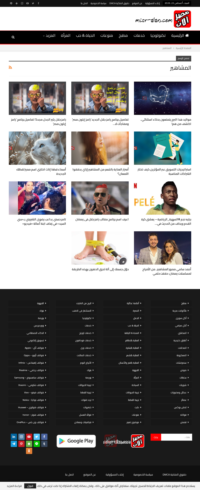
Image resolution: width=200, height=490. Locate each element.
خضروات (87, 407)
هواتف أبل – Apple (34, 348)
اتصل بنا (84, 3)
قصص (183, 422)
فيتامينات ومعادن (82, 422)
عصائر (184, 400)
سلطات (183, 377)
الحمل (136, 318)
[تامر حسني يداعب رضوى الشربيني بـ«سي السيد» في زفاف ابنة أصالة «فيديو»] (37, 198)
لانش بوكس (180, 407)
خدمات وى (85, 348)
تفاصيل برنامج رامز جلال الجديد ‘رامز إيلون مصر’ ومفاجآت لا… (100, 122)
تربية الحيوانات (132, 392)
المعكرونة (182, 355)
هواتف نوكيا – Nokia (33, 400)
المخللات (182, 348)
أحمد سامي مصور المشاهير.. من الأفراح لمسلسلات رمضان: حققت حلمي (166, 271)
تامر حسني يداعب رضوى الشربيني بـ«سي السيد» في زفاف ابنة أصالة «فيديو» (41, 221)
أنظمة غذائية (133, 303)
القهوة (135, 370)
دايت (137, 407)
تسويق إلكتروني (36, 340)
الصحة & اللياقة (131, 333)
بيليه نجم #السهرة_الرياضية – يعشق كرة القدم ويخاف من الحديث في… (166, 221)
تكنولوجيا (158, 35)
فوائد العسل (85, 415)
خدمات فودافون (83, 340)
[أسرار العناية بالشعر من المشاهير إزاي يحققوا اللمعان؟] (100, 148)
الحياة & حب (85, 35)
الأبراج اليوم (85, 362)
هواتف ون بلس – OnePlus (30, 422)
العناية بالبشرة (132, 348)
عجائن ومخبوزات (179, 392)
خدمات (139, 35)
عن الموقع (137, 3)
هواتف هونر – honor (33, 415)
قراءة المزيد (14, 486)
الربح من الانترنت (83, 303)
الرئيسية (177, 35)
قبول (30, 485)
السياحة (135, 385)
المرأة (65, 35)
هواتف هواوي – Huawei (31, 407)
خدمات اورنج (85, 333)
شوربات (183, 385)
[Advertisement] (53, 18)
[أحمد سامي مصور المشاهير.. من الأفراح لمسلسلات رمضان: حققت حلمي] (162, 248)
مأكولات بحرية (179, 310)
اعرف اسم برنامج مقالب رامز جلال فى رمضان (102, 219)
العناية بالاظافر (132, 340)
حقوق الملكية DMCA (119, 3)
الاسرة (136, 310)
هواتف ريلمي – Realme (31, 370)
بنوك (89, 370)
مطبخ (123, 35)
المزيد (50, 35)
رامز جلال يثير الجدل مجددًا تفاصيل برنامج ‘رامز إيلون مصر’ (38, 122)
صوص (183, 370)
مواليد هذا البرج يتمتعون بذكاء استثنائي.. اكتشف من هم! (165, 122)
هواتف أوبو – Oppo (34, 355)
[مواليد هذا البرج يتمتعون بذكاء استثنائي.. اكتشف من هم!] (162, 98)
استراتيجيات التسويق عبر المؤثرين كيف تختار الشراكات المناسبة (164, 172)
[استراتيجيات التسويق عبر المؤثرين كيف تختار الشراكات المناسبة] (162, 148)
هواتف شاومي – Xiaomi (31, 385)
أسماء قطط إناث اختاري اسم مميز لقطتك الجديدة (41, 172)
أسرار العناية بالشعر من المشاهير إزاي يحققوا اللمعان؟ (100, 172)
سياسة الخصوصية (98, 3)
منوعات (106, 35)
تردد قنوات (86, 400)
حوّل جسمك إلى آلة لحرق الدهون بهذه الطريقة (100, 269)
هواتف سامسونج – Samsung (29, 377)
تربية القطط (133, 400)
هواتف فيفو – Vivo (34, 392)
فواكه (183, 415)
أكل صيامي (181, 325)
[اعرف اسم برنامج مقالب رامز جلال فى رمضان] (100, 198)
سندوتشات (181, 362)
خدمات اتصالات (84, 355)
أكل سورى (181, 318)
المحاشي (182, 333)
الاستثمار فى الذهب (81, 310)
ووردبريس (39, 325)
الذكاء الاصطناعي (35, 333)
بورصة (88, 377)
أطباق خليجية (180, 340)
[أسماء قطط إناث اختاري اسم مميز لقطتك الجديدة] (37, 148)
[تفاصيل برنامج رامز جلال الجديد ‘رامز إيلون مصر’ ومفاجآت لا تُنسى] (100, 98)
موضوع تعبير (133, 422)
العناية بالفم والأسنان (129, 362)
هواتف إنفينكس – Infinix (31, 362)
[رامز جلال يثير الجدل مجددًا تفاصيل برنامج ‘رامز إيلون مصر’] (37, 98)
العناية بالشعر (132, 355)
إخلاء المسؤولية (152, 3)
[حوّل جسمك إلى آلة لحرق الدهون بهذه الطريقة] (100, 248)
